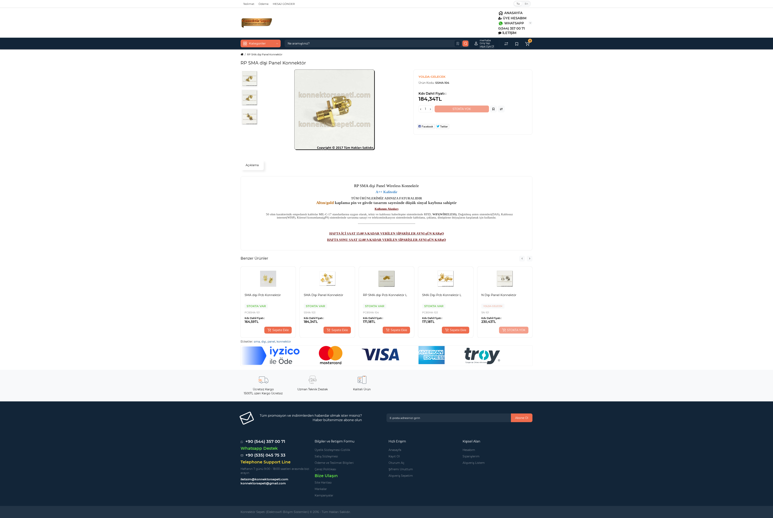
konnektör (284, 341)
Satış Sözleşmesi (326, 456)
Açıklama (252, 165)
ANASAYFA (513, 13)
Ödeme (263, 3)
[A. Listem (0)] (517, 43)
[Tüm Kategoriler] (458, 43)
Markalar (321, 489)
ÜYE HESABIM (514, 18)
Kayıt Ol (394, 456)
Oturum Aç (396, 463)
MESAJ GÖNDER (284, 3)
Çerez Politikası (325, 469)
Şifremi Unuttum (401, 469)
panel (271, 341)
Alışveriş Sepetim (401, 476)
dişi (263, 341)
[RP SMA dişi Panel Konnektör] (249, 78)
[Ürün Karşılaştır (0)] (506, 43)
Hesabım (469, 450)
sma (257, 341)
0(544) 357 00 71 (511, 28)
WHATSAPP (513, 23)
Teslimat (248, 3)
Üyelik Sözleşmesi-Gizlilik (332, 450)
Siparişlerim (471, 456)
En (526, 3)
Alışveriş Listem (474, 463)
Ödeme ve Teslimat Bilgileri (334, 463)
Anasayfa (395, 450)
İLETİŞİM (509, 33)
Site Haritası (323, 482)
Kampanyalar (324, 495)
